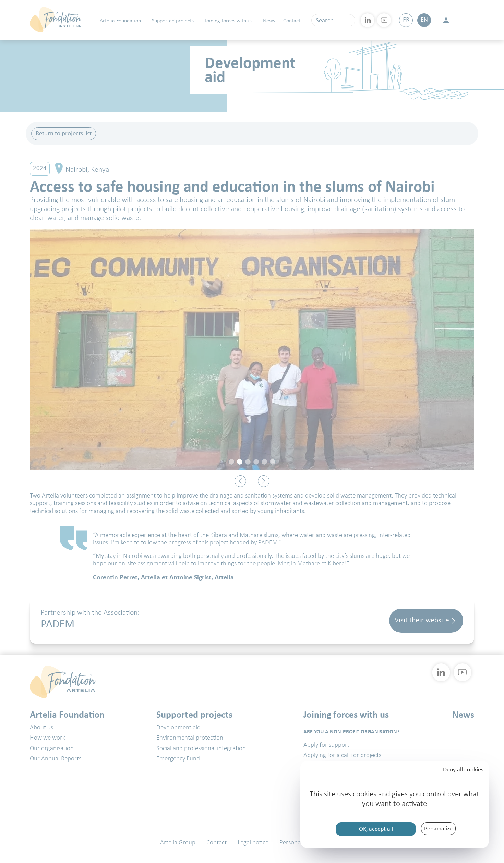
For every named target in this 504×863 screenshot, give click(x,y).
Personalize (438, 828)
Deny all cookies (463, 769)
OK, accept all (376, 828)
